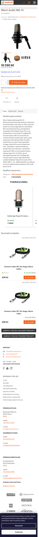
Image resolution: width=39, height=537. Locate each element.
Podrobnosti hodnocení (28, 17)
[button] (3, 207)
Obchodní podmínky (10, 389)
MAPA (5, 416)
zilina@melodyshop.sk (10, 429)
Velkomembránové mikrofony (22, 174)
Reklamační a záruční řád (11, 397)
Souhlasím (19, 532)
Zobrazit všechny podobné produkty (19, 336)
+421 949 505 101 (8, 439)
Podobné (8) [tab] (12, 111)
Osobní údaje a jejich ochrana (13, 400)
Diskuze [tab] (20, 111)
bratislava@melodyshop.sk (12, 478)
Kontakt (6, 383)
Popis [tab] (5, 111)
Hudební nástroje (9, 486)
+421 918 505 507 (11, 354)
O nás (5, 380)
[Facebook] (4, 368)
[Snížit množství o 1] (8, 83)
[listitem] (18, 207)
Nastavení (18, 526)
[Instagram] (11, 368)
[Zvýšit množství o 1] (8, 81)
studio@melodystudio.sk (11, 445)
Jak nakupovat (8, 386)
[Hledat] (24, 2)
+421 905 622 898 (8, 472)
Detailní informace (7, 92)
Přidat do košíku (19, 82)
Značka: (9, 19)
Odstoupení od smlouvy (11, 394)
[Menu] (34, 2)
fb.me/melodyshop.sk (13, 357)
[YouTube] (8, 368)
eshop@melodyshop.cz (14, 351)
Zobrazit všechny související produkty (19, 330)
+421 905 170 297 (8, 423)
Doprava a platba (9, 391)
